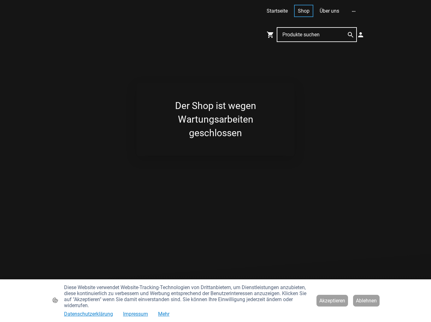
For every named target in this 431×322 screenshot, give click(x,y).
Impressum (135, 314)
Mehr (163, 314)
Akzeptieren (332, 301)
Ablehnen (366, 301)
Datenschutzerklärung (88, 314)
